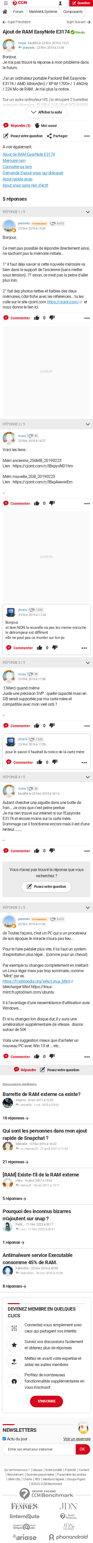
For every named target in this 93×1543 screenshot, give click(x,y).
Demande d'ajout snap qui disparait (33, 172)
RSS (37, 1479)
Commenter (20, 318)
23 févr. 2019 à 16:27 (31, 441)
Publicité (70, 1470)
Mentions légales (53, 1479)
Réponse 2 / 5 (14, 424)
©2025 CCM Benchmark (46, 1484)
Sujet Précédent (19, 22)
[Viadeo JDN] (68, 1527)
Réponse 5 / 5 (14, 907)
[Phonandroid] (68, 1537)
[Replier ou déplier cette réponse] (88, 212)
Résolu (79, 32)
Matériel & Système (43, 12)
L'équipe (37, 1470)
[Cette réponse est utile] (36, 318)
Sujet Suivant (76, 22)
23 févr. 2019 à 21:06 (50, 48)
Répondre (28, 1070)
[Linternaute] (25, 1516)
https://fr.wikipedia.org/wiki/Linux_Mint (36, 981)
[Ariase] (25, 1537)
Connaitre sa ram (17, 166)
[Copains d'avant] (25, 1527)
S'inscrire (46, 1401)
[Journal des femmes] (25, 1506)
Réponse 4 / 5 (14, 777)
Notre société (53, 1470)
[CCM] (20, 3)
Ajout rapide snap (18, 179)
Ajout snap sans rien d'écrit (25, 185)
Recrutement (15, 1474)
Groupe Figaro (76, 1479)
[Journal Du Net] (68, 1506)
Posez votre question (26, 136)
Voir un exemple (77, 1438)
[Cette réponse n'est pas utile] (52, 318)
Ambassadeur (39, 223)
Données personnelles (40, 1474)
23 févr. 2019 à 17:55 (32, 744)
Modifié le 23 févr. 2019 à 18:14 (38, 793)
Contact (84, 1470)
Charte (27, 1479)
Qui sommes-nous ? (17, 1470)
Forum (18, 12)
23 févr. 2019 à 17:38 (31, 679)
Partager (60, 136)
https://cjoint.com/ (63, 301)
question (84, 3)
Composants (73, 12)
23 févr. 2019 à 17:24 (32, 615)
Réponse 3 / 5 (14, 662)
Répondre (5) (20, 126)
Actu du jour (16, 1438)
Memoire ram (14, 160)
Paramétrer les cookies (71, 1474)
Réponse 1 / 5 (14, 212)
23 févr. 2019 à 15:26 (31, 228)
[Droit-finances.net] (68, 1516)
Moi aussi (49, 126)
